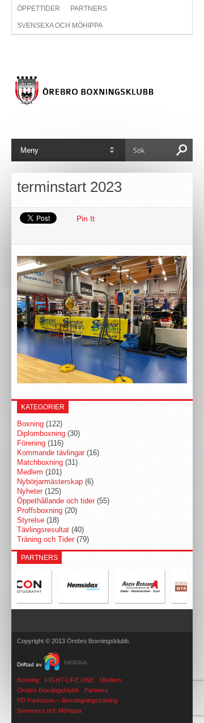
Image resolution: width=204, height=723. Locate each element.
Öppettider (38, 8)
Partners (88, 8)
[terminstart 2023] (102, 380)
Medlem (30, 472)
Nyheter (29, 491)
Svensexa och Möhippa (60, 25)
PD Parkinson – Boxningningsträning (67, 700)
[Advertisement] (102, 55)
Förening (31, 443)
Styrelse (30, 520)
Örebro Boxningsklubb (48, 690)
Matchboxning (40, 462)
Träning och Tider (45, 539)
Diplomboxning (41, 433)
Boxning (30, 424)
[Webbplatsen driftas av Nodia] (65, 664)
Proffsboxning (39, 510)
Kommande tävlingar (50, 452)
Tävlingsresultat (43, 529)
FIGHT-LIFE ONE (69, 680)
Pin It (85, 218)
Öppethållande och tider (56, 501)
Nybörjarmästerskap (50, 481)
